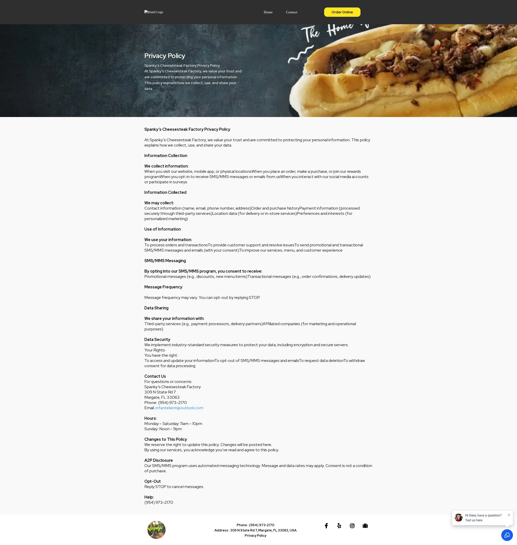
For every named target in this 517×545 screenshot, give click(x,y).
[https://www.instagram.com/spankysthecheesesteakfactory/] (353, 526)
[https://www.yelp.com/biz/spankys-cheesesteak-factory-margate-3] (340, 526)
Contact (291, 12)
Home (268, 12)
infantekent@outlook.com (179, 407)
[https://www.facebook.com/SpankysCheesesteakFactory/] (327, 526)
